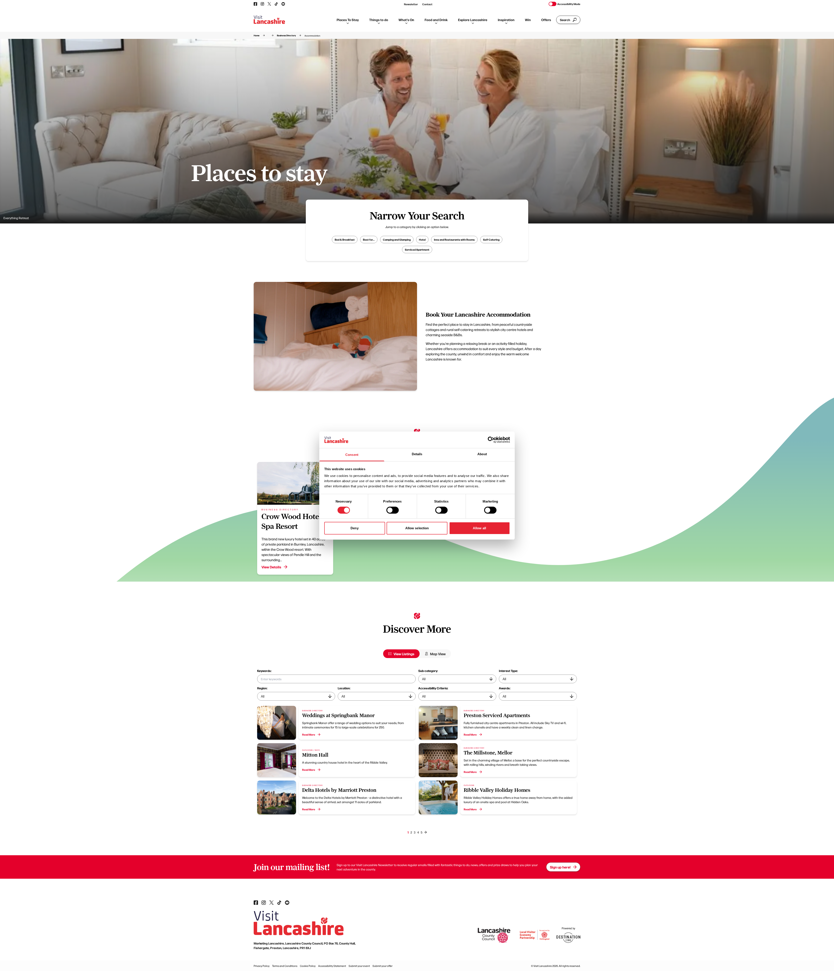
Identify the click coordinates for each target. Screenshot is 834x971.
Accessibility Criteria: (433, 688)
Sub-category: (428, 670)
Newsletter (411, 4)
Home (257, 35)
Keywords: (264, 670)
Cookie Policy (308, 966)
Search (565, 20)
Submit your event (359, 966)
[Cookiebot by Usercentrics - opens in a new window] (491, 440)
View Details (271, 566)
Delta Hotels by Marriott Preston (339, 790)
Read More (308, 734)
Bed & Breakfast (345, 239)
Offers (546, 19)
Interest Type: (508, 670)
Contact (427, 4)
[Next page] (425, 832)
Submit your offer (382, 966)
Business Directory (286, 35)
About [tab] (482, 454)
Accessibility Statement (332, 966)
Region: (262, 688)
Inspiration (506, 19)
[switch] (392, 510)
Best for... (369, 239)
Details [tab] (417, 454)
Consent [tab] (351, 455)
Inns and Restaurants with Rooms (454, 239)
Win (528, 19)
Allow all (479, 528)
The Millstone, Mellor (488, 753)
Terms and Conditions (284, 966)
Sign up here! (560, 867)
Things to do (378, 19)
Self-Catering (491, 239)
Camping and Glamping (397, 239)
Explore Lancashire (472, 19)
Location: (344, 688)
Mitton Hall (315, 755)
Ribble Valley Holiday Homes (497, 790)
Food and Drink (436, 19)
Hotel (422, 239)
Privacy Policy (262, 966)
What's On (406, 19)
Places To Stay (348, 19)
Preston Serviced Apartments (497, 715)
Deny (354, 528)
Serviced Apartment (417, 249)
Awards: (504, 688)
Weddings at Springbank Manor (338, 715)
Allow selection (417, 528)
